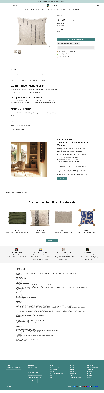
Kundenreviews (73, 371)
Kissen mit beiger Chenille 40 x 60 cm (63, 232)
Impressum (89, 371)
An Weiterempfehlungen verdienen (35, 377)
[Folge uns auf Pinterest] (35, 381)
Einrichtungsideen (76, 9)
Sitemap (89, 377)
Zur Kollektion (52, 240)
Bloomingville (86, 230)
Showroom (71, 57)
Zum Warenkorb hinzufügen (76, 39)
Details (24, 80)
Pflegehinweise (34, 80)
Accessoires (49, 9)
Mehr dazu (64, 1)
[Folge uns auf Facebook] (29, 381)
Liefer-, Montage (62, 51)
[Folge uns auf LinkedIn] (42, 381)
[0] (94, 5)
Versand (89, 373)
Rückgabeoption (71, 51)
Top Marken (30, 370)
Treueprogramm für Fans (33, 372)
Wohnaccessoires (35, 113)
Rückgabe (44, 80)
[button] (60, 29)
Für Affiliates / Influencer (75, 377)
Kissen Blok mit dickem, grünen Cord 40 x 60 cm (17, 232)
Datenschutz (90, 369)
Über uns (72, 367)
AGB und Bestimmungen (92, 367)
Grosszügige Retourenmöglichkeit (35, 375)
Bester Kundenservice (32, 367)
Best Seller (63, 9)
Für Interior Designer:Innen (56, 381)
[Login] (92, 5)
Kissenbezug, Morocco (40, 232)
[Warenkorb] (97, 5)
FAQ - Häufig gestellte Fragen (56, 373)
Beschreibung (14, 80)
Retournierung (90, 375)
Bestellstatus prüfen (54, 367)
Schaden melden (54, 371)
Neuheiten (26, 9)
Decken (25, 103)
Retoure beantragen (54, 369)
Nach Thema (56, 9)
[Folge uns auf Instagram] (32, 381)
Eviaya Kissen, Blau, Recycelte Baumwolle (87, 232)
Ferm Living (60, 15)
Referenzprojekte (73, 373)
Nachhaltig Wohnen (54, 379)
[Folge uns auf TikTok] (39, 381)
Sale (69, 9)
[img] (18, 274)
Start (7, 13)
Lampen (43, 9)
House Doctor (40, 230)
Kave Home (17, 230)
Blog (51, 377)
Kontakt (71, 375)
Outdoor (32, 9)
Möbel (37, 9)
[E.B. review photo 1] (20, 279)
